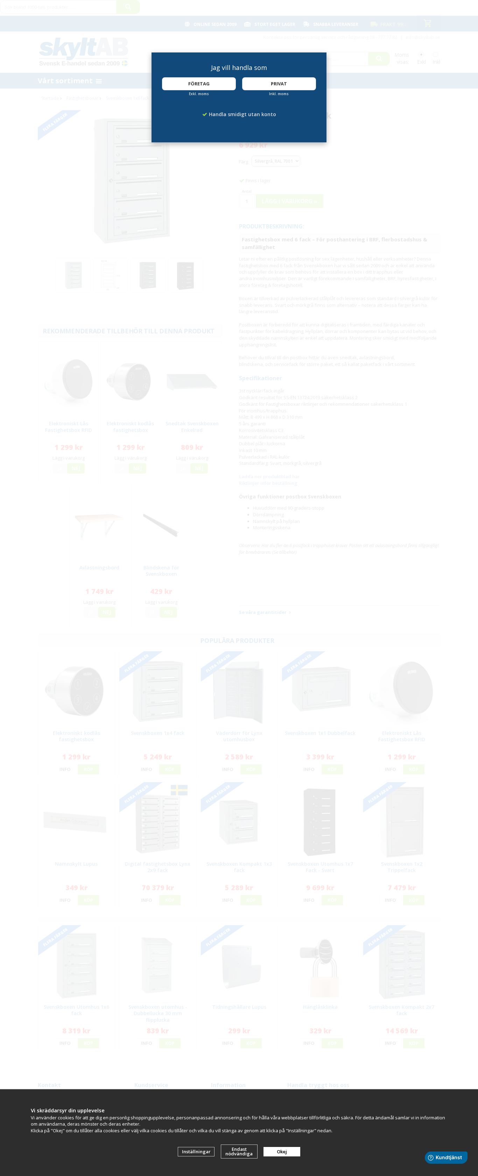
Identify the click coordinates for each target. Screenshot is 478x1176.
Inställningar (196, 1151)
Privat (279, 83)
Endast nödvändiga (239, 1151)
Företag (199, 83)
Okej (282, 1151)
